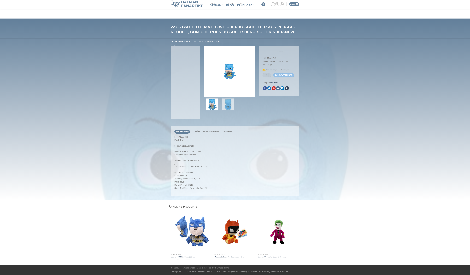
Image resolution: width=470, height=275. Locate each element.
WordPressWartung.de (279, 272)
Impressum (175, 268)
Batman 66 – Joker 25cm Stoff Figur (272, 257)
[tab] (182, 132)
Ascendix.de (252, 272)
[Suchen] (263, 4)
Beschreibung (182, 131)
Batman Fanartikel (193, 4)
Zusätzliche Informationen (206, 131)
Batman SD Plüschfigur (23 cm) (183, 257)
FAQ (205, 268)
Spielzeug (198, 41)
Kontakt (212, 268)
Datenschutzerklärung (192, 268)
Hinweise (228, 131)
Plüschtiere (214, 41)
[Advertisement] (185, 82)
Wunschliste (223, 268)
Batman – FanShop (181, 41)
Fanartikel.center (218, 272)
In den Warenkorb (283, 75)
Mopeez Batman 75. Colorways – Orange (230, 257)
